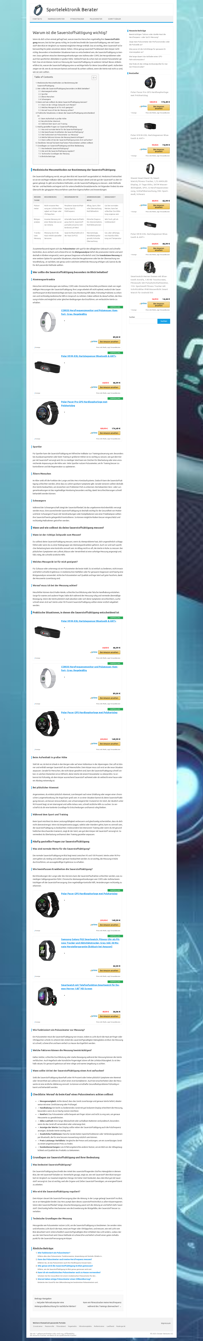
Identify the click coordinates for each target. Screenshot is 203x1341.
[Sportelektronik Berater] (37, 15)
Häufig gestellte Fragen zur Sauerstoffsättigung (57, 127)
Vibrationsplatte (85, 1326)
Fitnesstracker (77, 19)
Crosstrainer (38, 1326)
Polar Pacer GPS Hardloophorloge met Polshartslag (89, 712)
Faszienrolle (49, 1326)
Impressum (166, 1323)
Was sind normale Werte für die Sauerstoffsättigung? (61, 129)
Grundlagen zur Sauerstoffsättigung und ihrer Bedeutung (60, 146)
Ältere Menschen (47, 97)
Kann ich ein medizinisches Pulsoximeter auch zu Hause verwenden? (69, 1272)
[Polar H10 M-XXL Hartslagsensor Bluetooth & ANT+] (150, 126)
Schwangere (46, 99)
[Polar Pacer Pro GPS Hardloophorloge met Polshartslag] (150, 82)
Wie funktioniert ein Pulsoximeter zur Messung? (59, 135)
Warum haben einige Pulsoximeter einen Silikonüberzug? (64, 1279)
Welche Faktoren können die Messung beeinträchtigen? (62, 137)
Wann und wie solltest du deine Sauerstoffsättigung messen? (62, 102)
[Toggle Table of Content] (92, 77)
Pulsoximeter (96, 19)
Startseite (37, 19)
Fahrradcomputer (56, 19)
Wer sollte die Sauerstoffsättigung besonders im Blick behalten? (63, 89)
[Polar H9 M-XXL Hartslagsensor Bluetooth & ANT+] (150, 225)
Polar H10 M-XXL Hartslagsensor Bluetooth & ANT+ (150, 137)
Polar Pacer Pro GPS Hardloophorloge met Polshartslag (149, 94)
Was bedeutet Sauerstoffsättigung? (55, 148)
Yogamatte (72, 1326)
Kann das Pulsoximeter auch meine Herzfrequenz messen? (65, 1259)
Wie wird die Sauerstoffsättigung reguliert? (58, 151)
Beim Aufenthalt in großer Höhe (53, 118)
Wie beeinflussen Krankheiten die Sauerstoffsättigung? (62, 132)
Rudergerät (120, 1326)
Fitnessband (61, 1326)
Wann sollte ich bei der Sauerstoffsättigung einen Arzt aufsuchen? (67, 140)
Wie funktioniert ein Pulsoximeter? (54, 1253)
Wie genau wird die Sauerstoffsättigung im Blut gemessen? (65, 1266)
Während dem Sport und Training (54, 124)
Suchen (132, 317)
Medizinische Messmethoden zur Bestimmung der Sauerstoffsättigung (57, 84)
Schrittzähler (114, 19)
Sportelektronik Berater (72, 9)
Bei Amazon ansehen (109, 342)
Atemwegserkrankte (49, 91)
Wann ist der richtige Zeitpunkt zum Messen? (58, 105)
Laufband (110, 1326)
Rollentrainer (99, 1326)
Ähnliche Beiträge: (48, 156)
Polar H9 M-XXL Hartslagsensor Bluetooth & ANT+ (88, 356)
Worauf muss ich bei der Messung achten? (57, 110)
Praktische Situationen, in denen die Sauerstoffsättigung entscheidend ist (66, 114)
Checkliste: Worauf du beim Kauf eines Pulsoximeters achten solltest (65, 143)
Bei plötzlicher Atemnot (50, 121)
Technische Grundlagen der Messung (55, 154)
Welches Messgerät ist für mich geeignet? (57, 107)
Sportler (44, 94)
